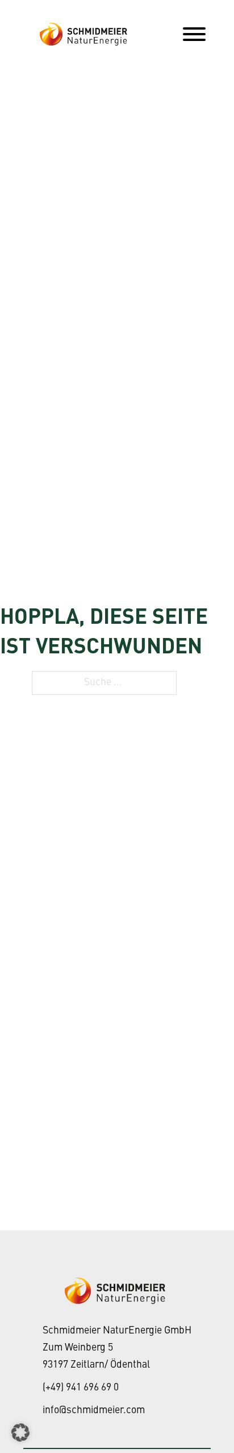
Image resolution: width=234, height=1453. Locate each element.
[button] (20, 1432)
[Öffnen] (194, 34)
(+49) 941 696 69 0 (81, 1388)
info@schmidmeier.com (94, 1410)
